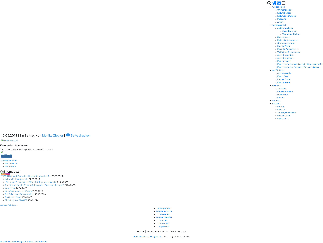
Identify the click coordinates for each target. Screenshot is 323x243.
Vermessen (10, 188)
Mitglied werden (164, 217)
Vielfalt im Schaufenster (288, 52)
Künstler (281, 109)
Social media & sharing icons (148, 236)
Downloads (282, 94)
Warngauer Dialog (290, 34)
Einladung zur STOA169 (16, 200)
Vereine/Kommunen (286, 112)
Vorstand (281, 88)
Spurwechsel (283, 37)
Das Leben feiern (13, 197)
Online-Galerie (284, 73)
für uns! (275, 100)
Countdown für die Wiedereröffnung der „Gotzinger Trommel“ (34, 185)
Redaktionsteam (285, 91)
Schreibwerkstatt (285, 55)
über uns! (276, 85)
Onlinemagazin (284, 10)
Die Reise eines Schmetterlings (19, 194)
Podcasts (281, 19)
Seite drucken (78, 135)
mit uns (275, 103)
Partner (280, 106)
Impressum (164, 226)
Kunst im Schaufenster (288, 49)
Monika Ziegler (52, 135)
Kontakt (281, 97)
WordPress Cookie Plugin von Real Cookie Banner (24, 241)
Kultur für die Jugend (287, 40)
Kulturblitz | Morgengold (16, 179)
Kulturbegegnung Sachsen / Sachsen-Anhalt (298, 67)
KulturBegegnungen (286, 16)
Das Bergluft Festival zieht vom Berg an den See (28, 176)
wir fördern (277, 70)
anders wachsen (285, 28)
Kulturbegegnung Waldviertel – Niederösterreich (300, 64)
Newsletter (164, 214)
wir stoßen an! (279, 25)
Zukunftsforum (289, 31)
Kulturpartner (164, 208)
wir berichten (278, 7)
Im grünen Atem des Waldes (18, 191)
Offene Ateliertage (286, 43)
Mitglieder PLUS (164, 211)
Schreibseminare (285, 58)
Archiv (280, 22)
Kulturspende (283, 61)
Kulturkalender (284, 13)
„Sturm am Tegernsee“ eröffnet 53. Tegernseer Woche (31, 182)
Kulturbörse (282, 76)
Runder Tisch (283, 46)
